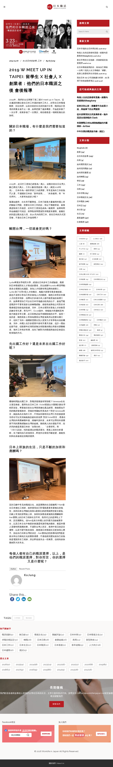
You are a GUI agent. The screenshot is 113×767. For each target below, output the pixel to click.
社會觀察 (81, 222)
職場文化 (83, 335)
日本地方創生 (85, 289)
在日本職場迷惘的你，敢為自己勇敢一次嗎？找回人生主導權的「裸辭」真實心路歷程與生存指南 (92, 70)
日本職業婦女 (85, 320)
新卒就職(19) (77, 645)
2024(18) (33, 664)
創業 (79, 152)
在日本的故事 (31, 61)
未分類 (80, 209)
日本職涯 (17, 618)
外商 (79, 160)
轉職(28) (27, 640)
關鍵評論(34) (58, 634)
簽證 (100, 330)
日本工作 (101, 294)
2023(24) (47, 664)
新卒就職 (83, 264)
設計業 (82, 345)
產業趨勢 (81, 218)
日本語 (80, 205)
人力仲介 (97, 238)
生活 (79, 213)
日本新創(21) (60, 645)
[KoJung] (16, 585)
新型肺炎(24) (92, 640)
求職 (97, 325)
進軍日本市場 (97, 350)
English (81, 148)
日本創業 (83, 279)
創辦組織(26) (61, 640)
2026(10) (6, 664)
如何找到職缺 (82, 168)
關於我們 (52, 763)
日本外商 (100, 289)
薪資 (82, 340)
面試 (97, 355)
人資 (82, 244)
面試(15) (23, 650)
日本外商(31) (75, 634)
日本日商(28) (43, 640)
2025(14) (20, 664)
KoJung (30, 575)
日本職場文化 (82, 197)
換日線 (83, 259)
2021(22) (75, 664)
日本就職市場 (85, 294)
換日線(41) (24, 634)
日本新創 (83, 304)
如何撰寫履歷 (82, 172)
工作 (39, 61)
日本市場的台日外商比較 (87, 48)
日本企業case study (89, 274)
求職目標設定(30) (10, 640)
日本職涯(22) (43, 645)
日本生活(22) (25, 645)
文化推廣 (97, 259)
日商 (79, 189)
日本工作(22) (8, 645)
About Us (60, 763)
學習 (79, 181)
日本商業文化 (99, 279)
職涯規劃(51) (7, 634)
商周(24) (76, 640)
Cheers (83, 238)
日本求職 (81, 193)
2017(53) (20, 670)
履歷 (82, 254)
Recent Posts (24, 569)
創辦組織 (94, 244)
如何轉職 (81, 176)
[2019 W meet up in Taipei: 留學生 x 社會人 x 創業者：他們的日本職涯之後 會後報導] (37, 37)
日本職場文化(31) (95, 634)
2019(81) (103, 664)
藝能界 (94, 340)
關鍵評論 (83, 355)
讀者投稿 (96, 345)
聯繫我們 (56, 704)
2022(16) (61, 664)
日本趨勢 (83, 325)
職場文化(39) (40, 634)
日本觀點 (81, 201)
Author (13, 569)
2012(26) (88, 670)
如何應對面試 (82, 164)
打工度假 (94, 254)
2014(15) (61, 670)
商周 (97, 249)
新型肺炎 (98, 264)
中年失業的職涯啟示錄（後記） (91, 131)
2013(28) (74, 670)
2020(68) (88, 664)
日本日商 (98, 304)
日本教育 (83, 299)
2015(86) (47, 670)
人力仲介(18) (95, 645)
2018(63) (6, 670)
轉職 (82, 350)
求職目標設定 (85, 330)
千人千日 (83, 249)
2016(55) (33, 670)
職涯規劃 (29, 618)
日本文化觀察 (100, 299)
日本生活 (98, 310)
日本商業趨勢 (85, 284)
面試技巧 (83, 360)
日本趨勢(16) (8, 650)
